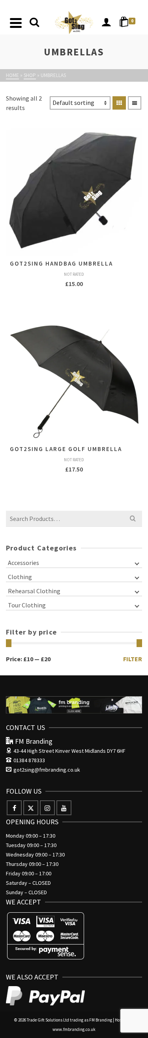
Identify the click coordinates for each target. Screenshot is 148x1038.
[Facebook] (14, 807)
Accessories (23, 563)
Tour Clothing (27, 605)
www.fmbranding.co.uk (74, 1029)
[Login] (106, 23)
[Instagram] (47, 807)
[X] (30, 807)
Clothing (20, 577)
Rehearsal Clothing (34, 591)
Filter (132, 659)
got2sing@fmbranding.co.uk (46, 769)
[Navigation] (16, 23)
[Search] (34, 23)
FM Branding (100, 1020)
